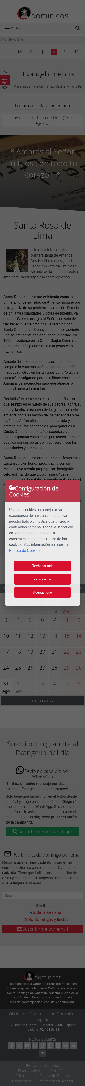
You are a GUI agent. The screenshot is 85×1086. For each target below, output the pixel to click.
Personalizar (42, 579)
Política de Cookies (24, 550)
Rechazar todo (42, 566)
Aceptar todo (42, 592)
